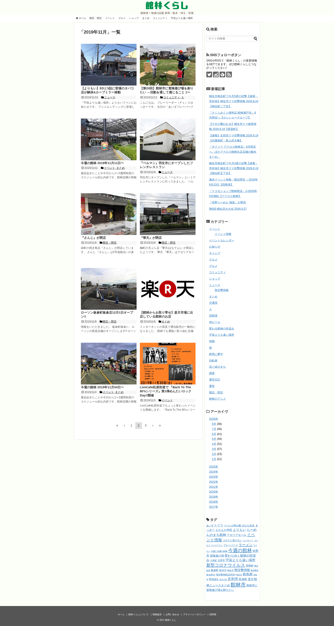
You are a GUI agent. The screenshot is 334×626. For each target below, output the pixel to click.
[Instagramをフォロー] (216, 74)
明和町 (250, 565)
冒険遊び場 (217, 555)
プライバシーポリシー (194, 614)
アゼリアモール (236, 535)
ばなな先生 (248, 525)
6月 (214, 434)
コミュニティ (160, 18)
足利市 (233, 579)
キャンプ (214, 253)
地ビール (214, 322)
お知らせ (214, 246)
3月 (214, 449)
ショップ (134, 18)
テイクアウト (217, 545)
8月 (214, 423)
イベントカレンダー (221, 240)
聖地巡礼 (214, 579)
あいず (210, 525)
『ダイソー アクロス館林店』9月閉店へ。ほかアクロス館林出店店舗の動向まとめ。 (232, 151)
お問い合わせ (172, 614)
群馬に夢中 (216, 354)
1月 (214, 459)
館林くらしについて (138, 614)
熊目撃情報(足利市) (226, 574)
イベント (110, 18)
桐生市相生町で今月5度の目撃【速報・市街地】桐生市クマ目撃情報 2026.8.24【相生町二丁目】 (233, 101)
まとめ (145, 18)
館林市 (238, 584)
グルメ (122, 18)
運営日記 (214, 379)
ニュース (214, 285)
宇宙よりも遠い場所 (182, 18)
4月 (214, 443)
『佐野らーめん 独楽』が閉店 (227, 202)
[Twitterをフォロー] (209, 74)
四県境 (213, 315)
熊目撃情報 (222, 290)
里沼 (250, 579)
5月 (214, 438)
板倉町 (215, 570)
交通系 (213, 302)
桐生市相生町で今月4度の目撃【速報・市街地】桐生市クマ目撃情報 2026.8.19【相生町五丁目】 (233, 168)
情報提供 (157, 614)
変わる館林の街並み (221, 328)
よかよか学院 (223, 530)
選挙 (212, 386)
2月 (214, 454)
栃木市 (223, 570)
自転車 (213, 360)
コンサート (248, 540)
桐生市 (230, 570)
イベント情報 (223, 234)
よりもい (239, 530)
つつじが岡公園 (232, 525)
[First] (117, 425)
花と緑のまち (217, 366)
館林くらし (167, 5)
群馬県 (248, 574)
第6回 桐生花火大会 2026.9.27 (228, 208)
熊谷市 (239, 575)
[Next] (153, 425)
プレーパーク (230, 545)
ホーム (82, 18)
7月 (214, 429)
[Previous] (124, 425)
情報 (212, 341)
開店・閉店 (95, 18)
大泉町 (213, 560)
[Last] (160, 425)
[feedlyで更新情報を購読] (222, 74)
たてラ (218, 525)
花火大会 (223, 579)
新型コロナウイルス (225, 565)
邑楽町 (243, 579)
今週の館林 (240, 550)
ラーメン (246, 545)
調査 (212, 373)
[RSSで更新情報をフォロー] (229, 74)
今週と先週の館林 (219, 551)
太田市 (221, 560)
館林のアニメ (217, 398)
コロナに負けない (232, 540)
